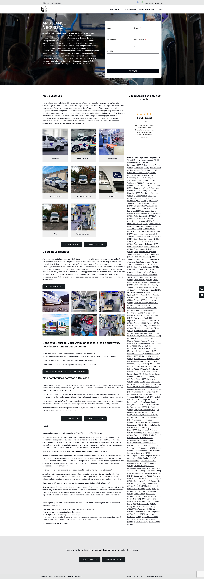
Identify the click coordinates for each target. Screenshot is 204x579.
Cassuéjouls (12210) (135, 473)
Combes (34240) (133, 460)
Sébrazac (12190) (134, 203)
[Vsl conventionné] (83, 217)
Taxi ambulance (55, 196)
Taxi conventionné (83, 196)
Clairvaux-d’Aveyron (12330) (138, 463)
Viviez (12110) (132, 160)
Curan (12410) (148, 440)
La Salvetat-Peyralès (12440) (145, 399)
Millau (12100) (132, 356)
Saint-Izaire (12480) (150, 262)
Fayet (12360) (143, 430)
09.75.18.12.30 (55, 3)
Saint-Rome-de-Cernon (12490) (146, 239)
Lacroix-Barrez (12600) (136, 394)
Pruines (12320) (133, 305)
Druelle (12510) (133, 438)
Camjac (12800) (140, 483)
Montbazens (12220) (135, 353)
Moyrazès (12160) (153, 338)
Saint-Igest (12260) (134, 264)
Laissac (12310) (140, 392)
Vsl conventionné (83, 234)
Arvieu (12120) (139, 514)
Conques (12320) (140, 450)
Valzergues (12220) (134, 180)
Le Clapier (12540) (153, 381)
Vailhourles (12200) (135, 183)
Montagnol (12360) (152, 353)
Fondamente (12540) (135, 425)
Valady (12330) (149, 180)
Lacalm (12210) (152, 394)
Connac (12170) (154, 450)
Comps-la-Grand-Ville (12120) (139, 453)
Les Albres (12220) (141, 376)
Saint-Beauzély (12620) (143, 280)
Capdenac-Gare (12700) (143, 476)
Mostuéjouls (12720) (142, 343)
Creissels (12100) (148, 443)
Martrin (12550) (153, 359)
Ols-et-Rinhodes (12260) (143, 328)
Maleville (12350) (147, 364)
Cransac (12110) (133, 445)
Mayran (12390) (140, 359)
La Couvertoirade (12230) (137, 407)
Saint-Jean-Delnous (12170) (138, 259)
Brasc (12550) (139, 494)
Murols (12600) (133, 336)
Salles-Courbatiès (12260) (144, 216)
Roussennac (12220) (135, 292)
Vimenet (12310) (133, 162)
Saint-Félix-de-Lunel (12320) (138, 269)
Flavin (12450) (139, 427)
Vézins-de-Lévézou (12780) (138, 173)
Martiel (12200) (133, 361)
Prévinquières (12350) (136, 308)
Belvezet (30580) (140, 501)
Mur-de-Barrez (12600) (136, 338)
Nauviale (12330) (140, 331)
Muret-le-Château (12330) (150, 336)
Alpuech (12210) (140, 522)
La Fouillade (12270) (151, 404)
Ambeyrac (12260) (141, 519)
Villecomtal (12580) (141, 167)
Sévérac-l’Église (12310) (136, 201)
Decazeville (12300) (134, 440)
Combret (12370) (149, 458)
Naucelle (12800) (140, 333)
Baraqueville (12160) (147, 504)
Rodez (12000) (146, 295)
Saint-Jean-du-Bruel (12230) (145, 257)
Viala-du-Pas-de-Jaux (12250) (145, 170)
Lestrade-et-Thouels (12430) (145, 371)
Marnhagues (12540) (148, 361)
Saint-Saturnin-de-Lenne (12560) (147, 234)
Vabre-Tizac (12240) (142, 185)
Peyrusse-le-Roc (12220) (143, 318)
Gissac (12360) (153, 422)
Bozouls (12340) (140, 496)
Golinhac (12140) (140, 422)
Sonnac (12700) (148, 198)
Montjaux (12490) (150, 348)
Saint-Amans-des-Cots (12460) (139, 287)
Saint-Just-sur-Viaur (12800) (145, 252)
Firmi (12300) (132, 430)
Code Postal (140, 40)
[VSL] (55, 217)
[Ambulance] (55, 142)
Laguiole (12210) (153, 392)
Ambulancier (111, 159)
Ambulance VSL (83, 159)
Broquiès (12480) (140, 491)
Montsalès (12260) (145, 346)
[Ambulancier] (111, 142)
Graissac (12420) (140, 420)
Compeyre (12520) (134, 458)
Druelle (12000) (146, 438)
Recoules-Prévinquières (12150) (146, 302)
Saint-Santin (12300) (135, 236)
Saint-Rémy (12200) (135, 241)
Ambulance (55, 159)
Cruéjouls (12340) (134, 443)
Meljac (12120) (145, 356)
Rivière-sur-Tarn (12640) (144, 297)
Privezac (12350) (147, 305)
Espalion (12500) (140, 432)
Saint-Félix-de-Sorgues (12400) (146, 267)
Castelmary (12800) (153, 471)
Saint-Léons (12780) (135, 246)
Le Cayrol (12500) (134, 384)
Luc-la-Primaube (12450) (143, 366)
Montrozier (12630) (135, 348)
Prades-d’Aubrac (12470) (143, 310)
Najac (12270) (153, 333)
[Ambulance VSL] (83, 142)
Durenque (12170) (141, 435)
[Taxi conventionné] (83, 179)
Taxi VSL (111, 196)
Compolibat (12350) (152, 455)
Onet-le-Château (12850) (137, 325)
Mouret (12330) (133, 341)
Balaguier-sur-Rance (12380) (138, 506)
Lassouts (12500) (152, 387)
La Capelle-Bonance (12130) (145, 410)
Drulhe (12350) (155, 435)
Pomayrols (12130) (141, 315)
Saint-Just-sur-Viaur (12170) (138, 254)
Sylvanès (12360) (140, 195)
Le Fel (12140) (139, 381)
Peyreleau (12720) (134, 320)
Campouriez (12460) (142, 481)
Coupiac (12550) (133, 448)
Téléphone (112, 40)
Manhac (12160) (133, 364)
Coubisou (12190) (148, 448)
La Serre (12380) (147, 397)
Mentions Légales (75, 576)
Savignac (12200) (140, 206)
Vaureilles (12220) (149, 178)
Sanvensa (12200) (134, 211)
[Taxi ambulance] (55, 179)
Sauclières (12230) (149, 208)
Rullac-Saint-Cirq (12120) (150, 290)
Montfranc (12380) (134, 351)
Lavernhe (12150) (149, 384)
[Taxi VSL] (111, 179)
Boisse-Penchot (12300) (136, 499)
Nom (109, 28)
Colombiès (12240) (148, 460)
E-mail (137, 28)
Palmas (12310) (153, 323)
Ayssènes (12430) (145, 509)
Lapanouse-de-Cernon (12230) (139, 389)
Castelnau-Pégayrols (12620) (138, 468)
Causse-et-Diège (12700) (144, 466)
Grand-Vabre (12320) (142, 417)
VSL (55, 234)
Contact (160, 9)
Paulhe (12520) (140, 323)
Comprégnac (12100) (135, 455)
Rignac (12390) (140, 300)
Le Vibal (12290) (140, 379)
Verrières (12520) (134, 178)
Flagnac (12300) (152, 427)
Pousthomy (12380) (135, 313)
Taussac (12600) (140, 190)
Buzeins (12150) (144, 488)
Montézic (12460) (150, 351)
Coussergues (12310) (149, 445)
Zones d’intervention (146, 9)
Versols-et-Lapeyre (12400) (145, 175)
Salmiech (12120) (140, 213)
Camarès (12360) (140, 486)
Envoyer (133, 71)
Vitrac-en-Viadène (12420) (149, 160)
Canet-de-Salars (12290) (143, 478)
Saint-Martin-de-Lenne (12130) (146, 244)
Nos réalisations (130, 9)
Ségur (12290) (152, 201)
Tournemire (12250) (142, 188)
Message (110, 51)
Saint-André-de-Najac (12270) (145, 285)
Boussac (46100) (154, 496)
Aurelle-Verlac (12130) (142, 511)
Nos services (115, 9)
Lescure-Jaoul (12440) (135, 374)
